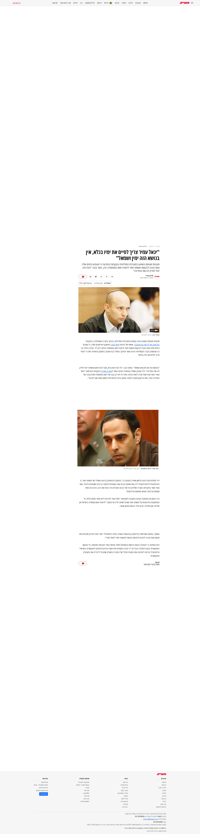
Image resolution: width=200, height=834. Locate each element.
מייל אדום (125, 788)
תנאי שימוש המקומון (42, 790)
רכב (81, 3)
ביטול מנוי (125, 807)
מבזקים (164, 785)
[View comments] (82, 277)
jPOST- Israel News (82, 785)
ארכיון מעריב (124, 801)
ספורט (124, 3)
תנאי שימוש (44, 782)
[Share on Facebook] (107, 277)
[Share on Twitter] (101, 277)
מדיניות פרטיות (43, 788)
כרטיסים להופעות (161, 807)
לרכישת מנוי (17, 3)
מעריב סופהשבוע (123, 793)
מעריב (157, 246)
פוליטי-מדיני (142, 246)
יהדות (164, 801)
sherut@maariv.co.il (150, 819)
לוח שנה (55, 3)
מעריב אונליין (106, 371)
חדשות (145, 3)
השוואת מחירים (85, 801)
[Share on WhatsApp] (96, 277)
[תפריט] (192, 3)
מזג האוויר (163, 804)
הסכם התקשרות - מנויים (41, 785)
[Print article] (90, 277)
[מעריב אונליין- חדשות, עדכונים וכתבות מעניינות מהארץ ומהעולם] (184, 3)
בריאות (99, 3)
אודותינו (125, 804)
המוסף (126, 796)
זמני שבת (86, 799)
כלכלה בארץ (162, 788)
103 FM (86, 790)
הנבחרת (138, 3)
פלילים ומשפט (90, 3)
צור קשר (125, 782)
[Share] (112, 277)
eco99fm (86, 793)
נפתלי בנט (155, 564)
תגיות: (157, 562)
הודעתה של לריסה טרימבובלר (146, 344)
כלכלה (131, 3)
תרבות (117, 3)
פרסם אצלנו (124, 785)
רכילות (106, 2)
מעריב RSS (124, 790)
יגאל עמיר (115, 344)
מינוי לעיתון (124, 799)
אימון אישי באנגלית (83, 782)
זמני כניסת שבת (65, 3)
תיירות (75, 3)
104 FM (86, 796)
